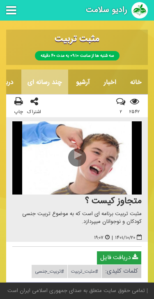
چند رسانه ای (45, 82)
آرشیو (83, 82)
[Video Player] (77, 158)
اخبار (110, 82)
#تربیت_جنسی (49, 271)
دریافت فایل (116, 258)
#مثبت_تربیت (84, 271)
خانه (136, 82)
